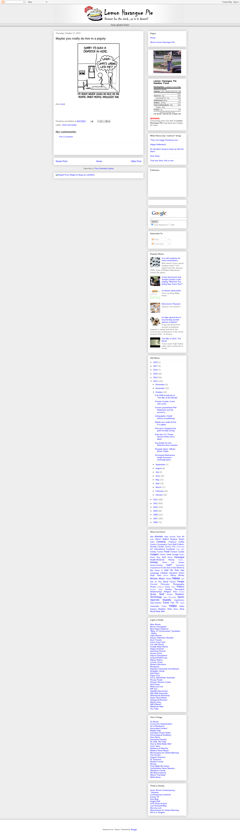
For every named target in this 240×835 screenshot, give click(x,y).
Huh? (169, 565)
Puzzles (153, 589)
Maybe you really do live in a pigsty (165, 423)
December (160, 384)
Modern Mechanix (158, 664)
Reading (168, 589)
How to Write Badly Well (160, 744)
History (171, 560)
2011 (155, 503)
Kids (182, 570)
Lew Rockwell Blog (158, 806)
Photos (153, 587)
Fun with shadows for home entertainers (171, 259)
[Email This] (98, 121)
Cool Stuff (172, 544)
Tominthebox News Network (162, 768)
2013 (155, 381)
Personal (153, 584)
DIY (151, 549)
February (160, 491)
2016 (155, 370)
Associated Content (158, 728)
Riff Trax (154, 689)
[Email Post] (92, 121)
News (176, 578)
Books (181, 539)
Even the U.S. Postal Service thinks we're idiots (165, 436)
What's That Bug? (158, 775)
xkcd (62, 104)
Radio (160, 589)
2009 (155, 511)
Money (181, 575)
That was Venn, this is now (161, 160)
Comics (153, 544)
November (160, 388)
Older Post (136, 161)
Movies (154, 578)
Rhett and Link (156, 686)
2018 (155, 362)
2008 (155, 515)
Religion (167, 592)
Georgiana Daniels (158, 739)
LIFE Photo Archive (158, 803)
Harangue (179, 557)
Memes (165, 575)
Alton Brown (155, 624)
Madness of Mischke (159, 748)
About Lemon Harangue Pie (162, 42)
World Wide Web (157, 611)
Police (173, 587)
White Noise (172, 609)
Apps (166, 537)
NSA (182, 579)
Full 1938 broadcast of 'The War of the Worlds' (166, 396)
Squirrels (154, 600)
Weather (162, 609)
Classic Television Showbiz (161, 638)
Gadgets (154, 554)
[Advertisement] (98, 148)
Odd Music (155, 673)
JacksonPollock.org (158, 658)
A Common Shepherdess (161, 724)
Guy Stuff (161, 557)
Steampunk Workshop (160, 695)
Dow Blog (154, 799)
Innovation (180, 565)
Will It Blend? (156, 704)
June (158, 476)
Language (154, 573)
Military (173, 575)
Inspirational (155, 568)
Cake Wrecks (156, 635)
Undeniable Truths (158, 606)
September (161, 464)
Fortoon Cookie (177, 552)
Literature (173, 573)
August (159, 468)
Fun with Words (157, 644)
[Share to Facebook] (106, 121)
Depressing (180, 547)
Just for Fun (171, 570)
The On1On (155, 755)
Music (162, 578)
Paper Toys (155, 675)
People (180, 581)
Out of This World (159, 582)
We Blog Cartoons (158, 773)
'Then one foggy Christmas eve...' (165, 140)
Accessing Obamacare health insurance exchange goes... (165, 457)
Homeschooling (156, 565)
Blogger (134, 829)
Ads (151, 536)
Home (99, 161)
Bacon (158, 539)
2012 (155, 499)
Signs (165, 597)
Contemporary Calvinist (160, 795)
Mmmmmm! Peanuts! (171, 304)
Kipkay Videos (156, 660)
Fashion (160, 552)
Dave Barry (155, 737)
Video (173, 606)
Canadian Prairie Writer (160, 733)
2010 (155, 507)
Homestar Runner (158, 651)
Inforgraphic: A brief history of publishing (165, 417)
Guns (152, 557)
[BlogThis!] (101, 121)
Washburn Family (157, 770)
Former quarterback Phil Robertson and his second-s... (165, 409)
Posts (156, 239)
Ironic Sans (155, 746)
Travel (166, 602)
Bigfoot (166, 539)
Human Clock (156, 653)
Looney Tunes (156, 662)
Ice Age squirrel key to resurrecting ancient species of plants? (171, 319)
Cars (152, 542)
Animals (159, 536)
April (158, 483)
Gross (181, 555)
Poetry (167, 587)
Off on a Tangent (157, 812)
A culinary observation (171, 290)
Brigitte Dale (155, 730)
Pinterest (161, 587)
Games (163, 555)
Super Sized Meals (158, 698)
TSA (172, 603)
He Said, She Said (158, 742)
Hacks (170, 557)
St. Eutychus (155, 759)
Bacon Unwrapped (158, 626)
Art (183, 536)
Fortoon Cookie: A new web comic (165, 402)
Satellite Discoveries (159, 691)
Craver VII (154, 797)
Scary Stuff (157, 594)
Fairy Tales (180, 549)
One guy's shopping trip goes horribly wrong (165, 429)
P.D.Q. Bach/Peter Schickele (162, 678)
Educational (159, 549)
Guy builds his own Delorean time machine (166, 444)
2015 (155, 374)
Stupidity (166, 600)
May (158, 480)
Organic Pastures (157, 757)
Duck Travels (156, 640)
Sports (181, 597)
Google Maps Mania (159, 646)
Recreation (179, 589)
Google (175, 554)
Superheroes (179, 600)
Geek (169, 554)
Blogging (173, 539)
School (169, 594)
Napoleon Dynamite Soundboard (164, 669)
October (159, 392)
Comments (158, 244)
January (159, 495)
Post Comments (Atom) (104, 168)
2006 (155, 522)
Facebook (170, 549)
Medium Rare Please (159, 750)
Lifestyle (164, 573)
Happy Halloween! (158, 144)
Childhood (172, 542)
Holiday (154, 562)
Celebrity (161, 541)
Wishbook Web (156, 706)
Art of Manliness (157, 726)
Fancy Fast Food (157, 642)
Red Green (155, 684)
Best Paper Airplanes (159, 629)
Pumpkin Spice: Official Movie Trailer (165, 450)
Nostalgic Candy (157, 671)
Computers (162, 544)
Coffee (181, 542)
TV (177, 602)
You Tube (154, 709)
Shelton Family (156, 761)
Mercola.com (156, 808)
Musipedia (154, 666)
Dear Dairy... (155, 156)
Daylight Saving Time (167, 547)
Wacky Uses (155, 702)
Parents (173, 582)
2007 (155, 518)
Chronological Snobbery (160, 735)
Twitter (182, 603)
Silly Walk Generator (159, 693)
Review (181, 592)
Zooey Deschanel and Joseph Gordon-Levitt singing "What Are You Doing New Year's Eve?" (172, 280)
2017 (155, 366)
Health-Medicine (157, 560)
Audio (152, 539)
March (159, 487)
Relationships (156, 592)
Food (166, 551)
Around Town (175, 537)
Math (159, 575)
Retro (175, 592)
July (158, 472)
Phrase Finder (156, 680)
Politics (180, 586)
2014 (155, 377)
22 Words (154, 722)
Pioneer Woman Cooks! (160, 682)
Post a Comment (66, 137)
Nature (168, 579)
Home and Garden (69, 125)
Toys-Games (155, 603)
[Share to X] (103, 121)
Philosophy (165, 584)
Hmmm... (181, 560)
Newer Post (61, 161)
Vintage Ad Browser (158, 700)
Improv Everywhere (158, 655)
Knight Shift (155, 801)
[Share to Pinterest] (109, 121)
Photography (178, 584)
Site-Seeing (172, 597)
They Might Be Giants (159, 766)
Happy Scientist (157, 649)
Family (153, 552)
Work (182, 609)
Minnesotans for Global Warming (164, 753)
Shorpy (153, 764)
